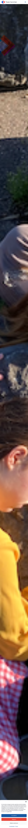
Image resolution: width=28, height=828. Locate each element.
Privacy (16, 826)
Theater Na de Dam (11, 2)
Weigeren (14, 819)
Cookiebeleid (12, 826)
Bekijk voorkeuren (14, 823)
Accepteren (14, 815)
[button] (26, 801)
